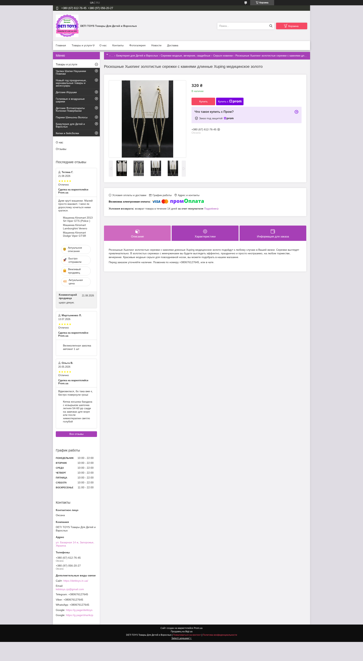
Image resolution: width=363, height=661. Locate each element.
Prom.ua (198, 628)
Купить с (223, 101)
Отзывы (61, 149)
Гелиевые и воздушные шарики (70, 100)
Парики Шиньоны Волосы (72, 117)
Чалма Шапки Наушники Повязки (71, 72)
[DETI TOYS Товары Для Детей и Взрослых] (67, 25)
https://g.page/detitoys (79, 610)
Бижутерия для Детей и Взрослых (137, 55)
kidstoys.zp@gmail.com (70, 589)
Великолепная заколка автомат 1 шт (77, 347)
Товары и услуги (82, 45)
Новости (156, 45)
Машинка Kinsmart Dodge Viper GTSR (74, 234)
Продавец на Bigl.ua (181, 631)
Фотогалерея (137, 45)
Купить (203, 101)
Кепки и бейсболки (67, 133)
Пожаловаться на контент (187, 635)
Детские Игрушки (66, 92)
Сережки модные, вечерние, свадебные (185, 55)
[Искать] (271, 26)
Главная (61, 45)
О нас (103, 45)
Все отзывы (76, 433)
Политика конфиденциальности (220, 635)
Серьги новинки (223, 55)
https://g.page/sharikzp (79, 615)
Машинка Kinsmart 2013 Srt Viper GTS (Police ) (78, 219)
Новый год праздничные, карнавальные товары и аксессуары (71, 83)
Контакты (118, 45)
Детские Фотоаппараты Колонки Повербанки (70, 109)
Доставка (172, 45)
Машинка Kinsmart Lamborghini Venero (75, 226)
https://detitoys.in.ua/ (75, 580)
